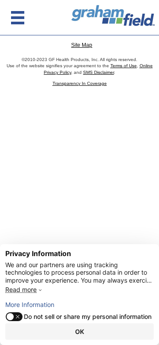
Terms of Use (123, 65)
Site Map (81, 45)
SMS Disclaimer (98, 72)
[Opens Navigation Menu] (17, 17)
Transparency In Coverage (80, 83)
